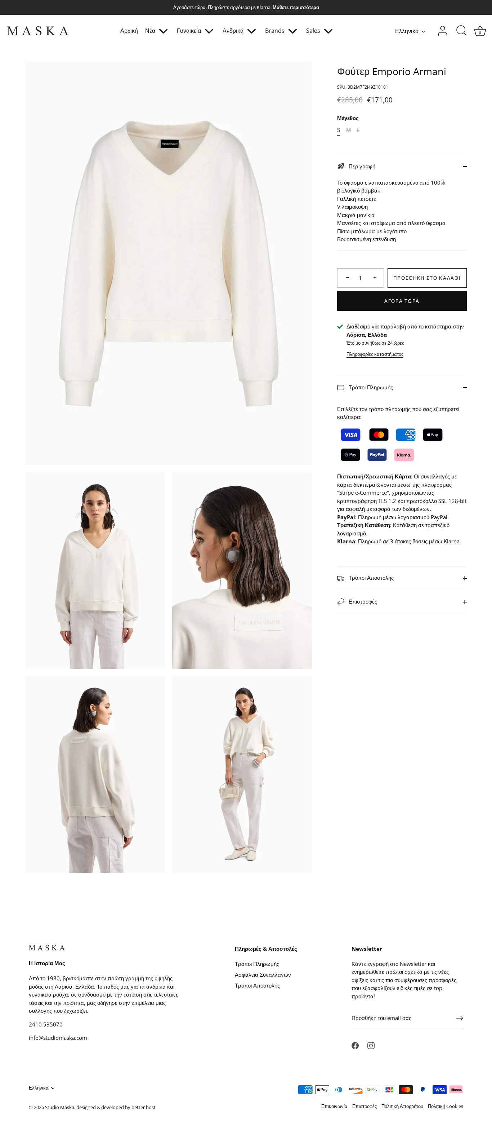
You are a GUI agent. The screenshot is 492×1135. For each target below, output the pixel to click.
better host (143, 1107)
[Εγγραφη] (459, 1018)
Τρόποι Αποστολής (370, 577)
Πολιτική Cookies (445, 1106)
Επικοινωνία (334, 1106)
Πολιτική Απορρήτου (402, 1106)
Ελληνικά (407, 31)
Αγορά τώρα (402, 301)
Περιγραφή (361, 166)
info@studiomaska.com (58, 1037)
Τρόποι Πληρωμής (370, 387)
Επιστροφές (362, 601)
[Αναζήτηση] (461, 31)
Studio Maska (59, 1107)
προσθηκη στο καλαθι (427, 278)
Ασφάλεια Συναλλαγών (263, 974)
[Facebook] (355, 1044)
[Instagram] (371, 1044)
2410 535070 (46, 1024)
